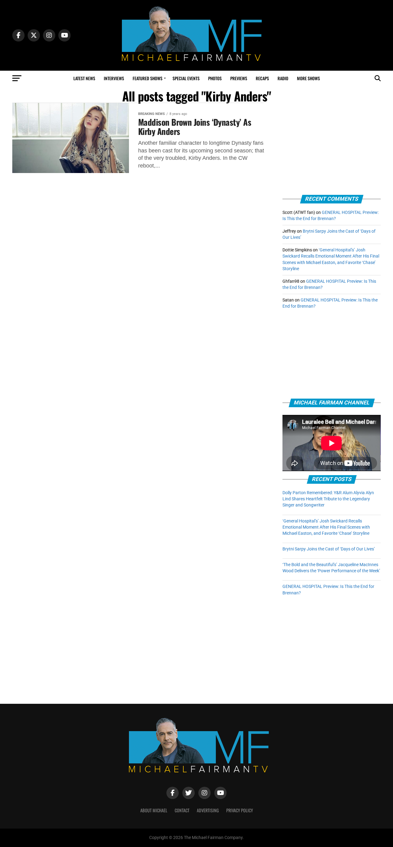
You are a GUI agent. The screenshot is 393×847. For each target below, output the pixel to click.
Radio (283, 78)
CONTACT (182, 810)
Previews (238, 78)
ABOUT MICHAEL (153, 810)
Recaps (262, 78)
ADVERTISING (208, 810)
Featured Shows (147, 78)
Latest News (84, 78)
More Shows (308, 78)
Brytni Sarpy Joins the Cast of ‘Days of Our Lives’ (328, 549)
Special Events (186, 78)
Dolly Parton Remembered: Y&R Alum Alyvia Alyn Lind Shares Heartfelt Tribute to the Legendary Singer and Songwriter (328, 499)
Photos (215, 78)
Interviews (114, 78)
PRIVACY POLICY (239, 810)
